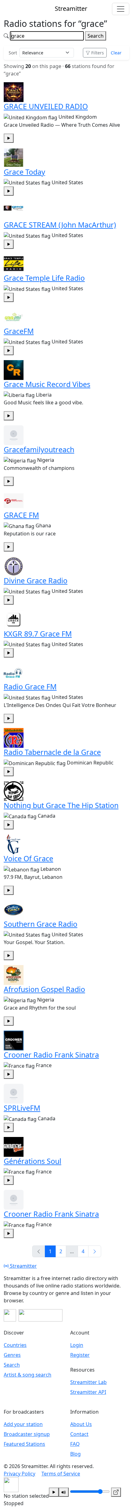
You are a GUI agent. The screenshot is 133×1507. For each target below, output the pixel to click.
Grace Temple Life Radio (44, 278)
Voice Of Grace (28, 858)
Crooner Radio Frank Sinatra (51, 1055)
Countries (15, 1345)
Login (76, 1345)
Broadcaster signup (27, 1434)
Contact (79, 1434)
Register (80, 1355)
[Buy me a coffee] (40, 1315)
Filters (97, 53)
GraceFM (19, 331)
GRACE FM (21, 515)
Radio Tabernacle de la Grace (52, 752)
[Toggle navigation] (120, 9)
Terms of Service (60, 1473)
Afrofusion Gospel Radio (44, 989)
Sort (13, 53)
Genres (12, 1355)
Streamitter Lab (88, 1382)
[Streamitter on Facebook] (10, 1315)
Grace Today (24, 172)
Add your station (23, 1424)
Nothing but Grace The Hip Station (61, 805)
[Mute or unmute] (64, 1492)
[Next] (94, 1251)
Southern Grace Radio (40, 924)
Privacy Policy (19, 1473)
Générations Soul (32, 1161)
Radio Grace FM (30, 687)
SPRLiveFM (22, 1108)
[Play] (54, 1492)
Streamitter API (88, 1392)
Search (96, 35)
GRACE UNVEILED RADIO (46, 106)
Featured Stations (24, 1444)
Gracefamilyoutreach (39, 449)
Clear (116, 53)
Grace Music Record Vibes (47, 384)
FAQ (75, 1444)
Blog (75, 1453)
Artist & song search (27, 1374)
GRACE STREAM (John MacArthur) (60, 225)
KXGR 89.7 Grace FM (38, 634)
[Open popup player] (116, 1492)
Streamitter (23, 1265)
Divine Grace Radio (35, 580)
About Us (81, 1424)
